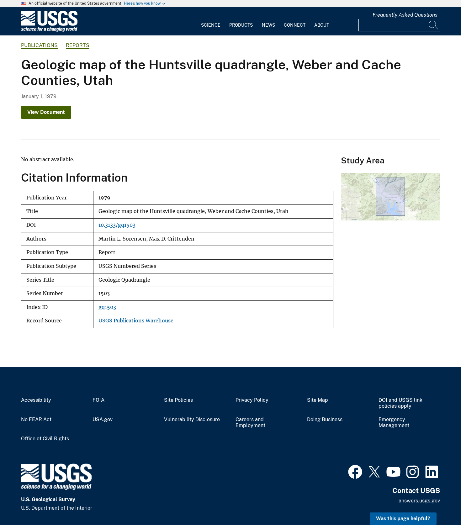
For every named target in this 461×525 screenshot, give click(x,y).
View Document (46, 112)
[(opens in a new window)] (355, 471)
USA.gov (103, 419)
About (321, 25)
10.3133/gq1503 (116, 225)
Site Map (317, 400)
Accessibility (36, 400)
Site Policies (178, 400)
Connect (294, 25)
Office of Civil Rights (45, 439)
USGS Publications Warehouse (135, 321)
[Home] (49, 30)
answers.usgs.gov (419, 501)
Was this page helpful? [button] (403, 519)
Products (241, 25)
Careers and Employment (250, 422)
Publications (39, 45)
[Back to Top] (438, 502)
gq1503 (107, 307)
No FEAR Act (36, 419)
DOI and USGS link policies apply (400, 403)
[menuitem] (211, 21)
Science (210, 25)
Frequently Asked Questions (405, 15)
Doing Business (324, 419)
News (268, 25)
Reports (77, 45)
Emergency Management (394, 422)
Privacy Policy (252, 400)
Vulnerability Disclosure (192, 419)
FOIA (98, 400)
